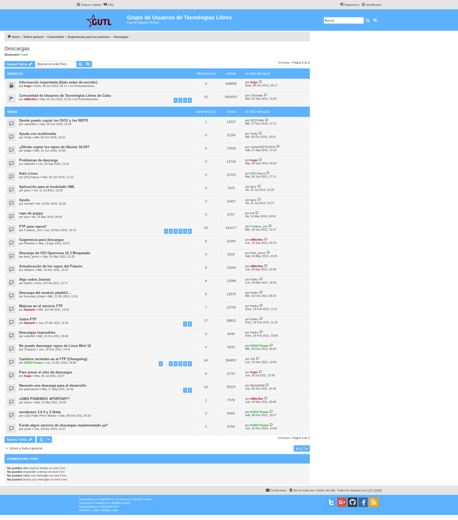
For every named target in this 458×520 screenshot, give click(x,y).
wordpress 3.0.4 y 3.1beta (40, 412)
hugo (28, 85)
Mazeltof (107, 506)
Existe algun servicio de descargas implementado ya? (63, 425)
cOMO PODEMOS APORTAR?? (44, 399)
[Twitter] (331, 502)
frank (24, 54)
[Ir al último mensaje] (260, 82)
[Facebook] (363, 502)
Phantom (30, 243)
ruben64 (29, 163)
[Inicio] (101, 20)
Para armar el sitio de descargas (45, 372)
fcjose (28, 402)
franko (28, 283)
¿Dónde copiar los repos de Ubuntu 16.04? (54, 147)
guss (27, 190)
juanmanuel (31, 389)
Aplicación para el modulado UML (47, 187)
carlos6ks (30, 124)
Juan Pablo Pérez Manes (40, 415)
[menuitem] (108, 5)
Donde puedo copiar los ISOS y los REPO (53, 120)
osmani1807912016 (262, 146)
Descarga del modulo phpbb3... (45, 293)
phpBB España (121, 502)
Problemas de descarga (38, 160)
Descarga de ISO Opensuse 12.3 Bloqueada (54, 253)
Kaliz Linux (28, 173)
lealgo (28, 150)
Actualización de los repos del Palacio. (51, 266)
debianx (29, 269)
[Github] (352, 502)
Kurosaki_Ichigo (34, 296)
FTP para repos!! (32, 226)
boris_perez (31, 256)
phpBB (104, 499)
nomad (28, 203)
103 (252, 358)
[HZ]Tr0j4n (257, 120)
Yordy (28, 137)
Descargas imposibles (37, 332)
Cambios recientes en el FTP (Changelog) (53, 359)
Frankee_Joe (32, 230)
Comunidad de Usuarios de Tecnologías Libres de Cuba (65, 96)
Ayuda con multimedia (37, 134)
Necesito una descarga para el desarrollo (52, 385)
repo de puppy (31, 213)
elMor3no (30, 99)
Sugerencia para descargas (41, 240)
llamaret (29, 309)
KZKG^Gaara (259, 345)
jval (26, 216)
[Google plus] (342, 502)
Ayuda (24, 200)
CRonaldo (256, 95)
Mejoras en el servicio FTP (41, 306)
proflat (90, 506)
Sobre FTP (28, 319)
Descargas (17, 48)
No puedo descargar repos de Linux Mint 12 (55, 346)
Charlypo (30, 349)
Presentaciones (84, 85)
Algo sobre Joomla (34, 279)
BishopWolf (257, 385)
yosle (27, 428)
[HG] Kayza (31, 177)
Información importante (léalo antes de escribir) (58, 82)
